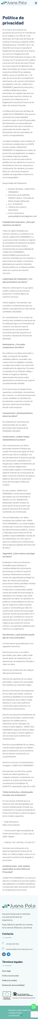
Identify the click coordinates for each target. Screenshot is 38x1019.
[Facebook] (4, 954)
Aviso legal (6, 971)
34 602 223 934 (12, 944)
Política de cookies (9, 980)
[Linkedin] (8, 954)
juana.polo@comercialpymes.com (22, 216)
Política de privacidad (10, 976)
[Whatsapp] (34, 1007)
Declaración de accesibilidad (13, 985)
